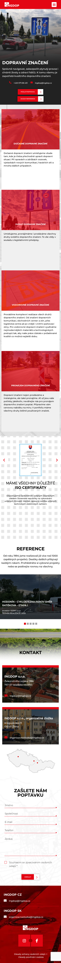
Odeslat (27, 877)
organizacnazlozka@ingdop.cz (27, 737)
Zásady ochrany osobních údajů (29, 954)
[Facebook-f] (37, 941)
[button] (54, 4)
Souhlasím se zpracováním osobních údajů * (30, 862)
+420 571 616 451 (21, 83)
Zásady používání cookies (31, 957)
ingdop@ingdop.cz (43, 83)
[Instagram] (24, 941)
